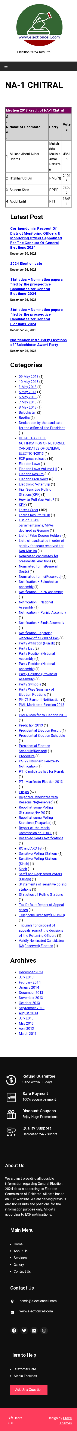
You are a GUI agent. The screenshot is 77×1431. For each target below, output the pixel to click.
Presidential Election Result (40, 730)
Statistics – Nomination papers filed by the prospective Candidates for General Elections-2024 (36, 286)
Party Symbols (30, 684)
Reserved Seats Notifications (41, 838)
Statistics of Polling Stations (41, 895)
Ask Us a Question (28, 1390)
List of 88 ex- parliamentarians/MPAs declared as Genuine (36, 525)
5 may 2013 (27, 392)
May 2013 (26, 1023)
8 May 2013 (28, 407)
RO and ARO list (31, 848)
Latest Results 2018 (34, 515)
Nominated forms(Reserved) (40, 577)
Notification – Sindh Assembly (41, 623)
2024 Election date (26, 263)
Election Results (31, 474)
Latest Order (28, 510)
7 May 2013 (28, 402)
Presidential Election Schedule (42, 736)
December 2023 (31, 972)
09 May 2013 (28, 377)
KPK (22, 505)
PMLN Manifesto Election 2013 (43, 715)
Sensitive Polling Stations (38, 854)
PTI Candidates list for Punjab (41, 771)
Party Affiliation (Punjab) (37, 643)
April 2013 (26, 1029)
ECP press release (32, 459)
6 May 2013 (28, 397)
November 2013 (31, 998)
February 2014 (29, 982)
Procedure (27, 756)
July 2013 (26, 1018)
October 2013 (29, 1003)
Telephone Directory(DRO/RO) (42, 915)
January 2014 (29, 987)
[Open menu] (6, 66)
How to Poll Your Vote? (36, 500)
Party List (26, 648)
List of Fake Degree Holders (40, 536)
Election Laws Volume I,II (38, 469)
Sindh (23, 869)
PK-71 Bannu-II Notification (39, 700)
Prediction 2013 (31, 725)
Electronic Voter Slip (34, 484)
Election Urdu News (33, 479)
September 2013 (31, 1008)
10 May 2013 (28, 382)
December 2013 (31, 993)
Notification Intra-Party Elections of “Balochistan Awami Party (38, 342)
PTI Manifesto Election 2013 (41, 782)
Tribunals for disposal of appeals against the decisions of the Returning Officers (41, 930)
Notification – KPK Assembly (41, 592)
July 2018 (26, 977)
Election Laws (29, 464)
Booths (24, 418)
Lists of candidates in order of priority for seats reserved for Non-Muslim (41, 546)
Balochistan (27, 412)
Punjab (24, 792)
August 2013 (28, 1013)
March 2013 (28, 1034)
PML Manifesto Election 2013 (41, 705)
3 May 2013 (28, 387)
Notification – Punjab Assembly (42, 612)
